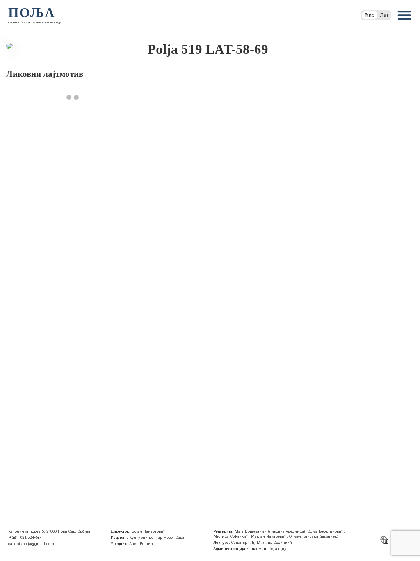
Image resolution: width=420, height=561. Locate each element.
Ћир (370, 15)
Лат (384, 15)
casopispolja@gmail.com (31, 543)
